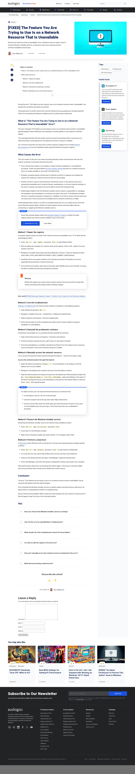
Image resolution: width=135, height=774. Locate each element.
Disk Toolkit (43, 749)
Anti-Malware (44, 735)
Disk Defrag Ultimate (46, 732)
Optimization (16, 10)
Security (31, 10)
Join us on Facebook (92, 724)
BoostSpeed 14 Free (69, 713)
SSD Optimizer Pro (45, 718)
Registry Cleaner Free (69, 721)
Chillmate (43, 743)
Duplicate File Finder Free (70, 724)
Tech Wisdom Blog (13, 15)
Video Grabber (44, 740)
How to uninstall (116, 759)
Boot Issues (105, 69)
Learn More (48, 223)
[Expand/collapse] (52, 95)
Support (88, 713)
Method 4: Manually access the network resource (38, 91)
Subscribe (76, 3)
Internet (33, 15)
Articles (88, 716)
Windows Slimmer (68, 729)
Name (20, 623)
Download (106, 101)
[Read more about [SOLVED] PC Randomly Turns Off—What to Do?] (22, 654)
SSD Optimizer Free (69, 718)
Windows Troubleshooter (27, 306)
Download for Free (31, 223)
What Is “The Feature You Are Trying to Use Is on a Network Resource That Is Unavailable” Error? (50, 71)
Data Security (118, 69)
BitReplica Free (67, 727)
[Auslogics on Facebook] (22, 727)
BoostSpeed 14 (111, 86)
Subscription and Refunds (103, 759)
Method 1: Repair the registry (31, 79)
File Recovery (44, 738)
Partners (111, 724)
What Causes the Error (28, 75)
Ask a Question (90, 718)
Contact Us (112, 716)
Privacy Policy (79, 699)
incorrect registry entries (54, 168)
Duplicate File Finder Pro (47, 724)
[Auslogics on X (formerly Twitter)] (27, 727)
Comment (21, 619)
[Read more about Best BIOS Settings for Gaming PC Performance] (51, 654)
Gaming (105, 10)
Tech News (90, 10)
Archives (119, 10)
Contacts (67, 3)
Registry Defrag (67, 732)
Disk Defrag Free (68, 716)
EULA (86, 759)
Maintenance (46, 10)
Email (20, 627)
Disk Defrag (110, 131)
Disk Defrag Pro (45, 716)
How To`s (75, 10)
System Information (69, 735)
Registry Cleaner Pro (46, 721)
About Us (59, 3)
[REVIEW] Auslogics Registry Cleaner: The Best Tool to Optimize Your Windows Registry (55, 296)
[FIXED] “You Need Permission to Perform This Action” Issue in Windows (111, 672)
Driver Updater (111, 109)
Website (20, 631)
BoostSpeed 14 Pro (46, 713)
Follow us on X (90, 727)
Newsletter (89, 721)
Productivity (60, 10)
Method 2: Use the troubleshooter (33, 83)
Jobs (110, 718)
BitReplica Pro (44, 727)
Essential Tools (44, 746)
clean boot (23, 443)
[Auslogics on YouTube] (31, 727)
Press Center (112, 721)
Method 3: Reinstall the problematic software (36, 87)
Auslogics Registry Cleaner (56, 215)
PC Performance (107, 72)
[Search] (125, 4)
